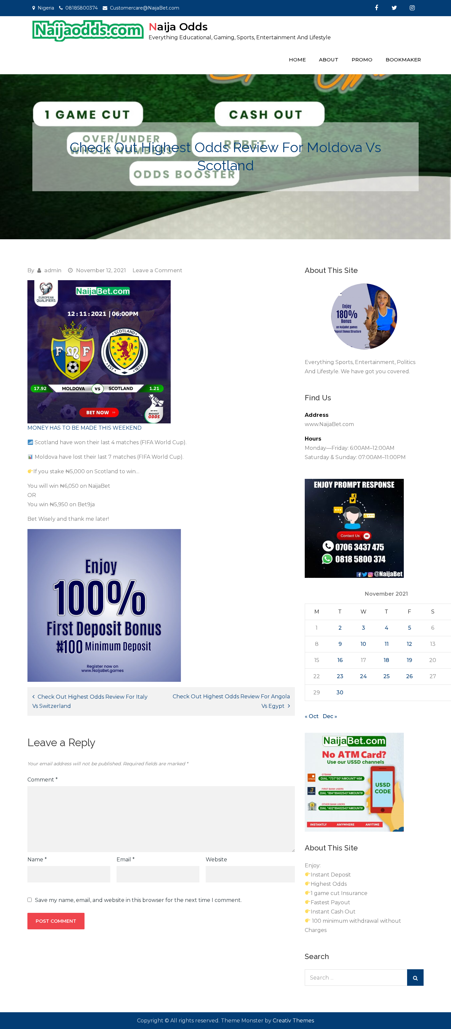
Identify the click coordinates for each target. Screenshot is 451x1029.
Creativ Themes (293, 1020)
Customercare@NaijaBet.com (144, 8)
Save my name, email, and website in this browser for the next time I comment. (138, 900)
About (328, 59)
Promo (362, 59)
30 (339, 692)
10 (363, 644)
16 (340, 660)
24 (363, 676)
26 (409, 676)
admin (52, 270)
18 (386, 660)
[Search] (415, 977)
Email (126, 859)
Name (37, 859)
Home (297, 59)
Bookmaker (403, 59)
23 (340, 676)
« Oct (312, 716)
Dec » (330, 716)
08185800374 (81, 8)
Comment (42, 780)
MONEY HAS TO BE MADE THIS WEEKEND (84, 428)
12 (409, 644)
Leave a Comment (157, 270)
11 (387, 644)
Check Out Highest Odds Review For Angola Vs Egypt (231, 701)
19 (409, 660)
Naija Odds (178, 26)
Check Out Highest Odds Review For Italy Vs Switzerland (90, 701)
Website (216, 859)
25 (386, 676)
